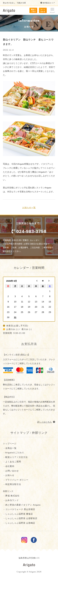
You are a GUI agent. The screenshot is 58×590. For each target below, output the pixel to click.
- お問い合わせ (11, 471)
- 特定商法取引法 (12, 484)
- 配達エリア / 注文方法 (15, 457)
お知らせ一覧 (29, 207)
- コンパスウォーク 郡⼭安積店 (19, 509)
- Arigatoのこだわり (13, 452)
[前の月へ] (36, 281)
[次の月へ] (50, 281)
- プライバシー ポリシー (15, 480)
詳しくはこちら (44, 422)
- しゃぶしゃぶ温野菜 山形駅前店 (20, 518)
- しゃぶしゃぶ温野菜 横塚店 (18, 514)
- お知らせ (8, 475)
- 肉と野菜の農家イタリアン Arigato (22, 505)
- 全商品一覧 (10, 448)
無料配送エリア (49, 3)
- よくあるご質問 (12, 461)
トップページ (9, 443)
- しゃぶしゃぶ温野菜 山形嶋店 (19, 523)
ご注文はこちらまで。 (31, 228)
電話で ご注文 (33, 10)
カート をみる (42, 10)
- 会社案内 (8, 466)
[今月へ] (43, 281)
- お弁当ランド (11, 500)
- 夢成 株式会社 (11, 495)
